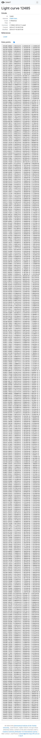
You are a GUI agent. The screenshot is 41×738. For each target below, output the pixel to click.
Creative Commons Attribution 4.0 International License (20, 731)
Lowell (5, 37)
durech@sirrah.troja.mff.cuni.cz (29, 733)
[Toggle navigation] (37, 2)
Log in (21, 735)
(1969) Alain (13, 18)
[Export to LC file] (14, 42)
